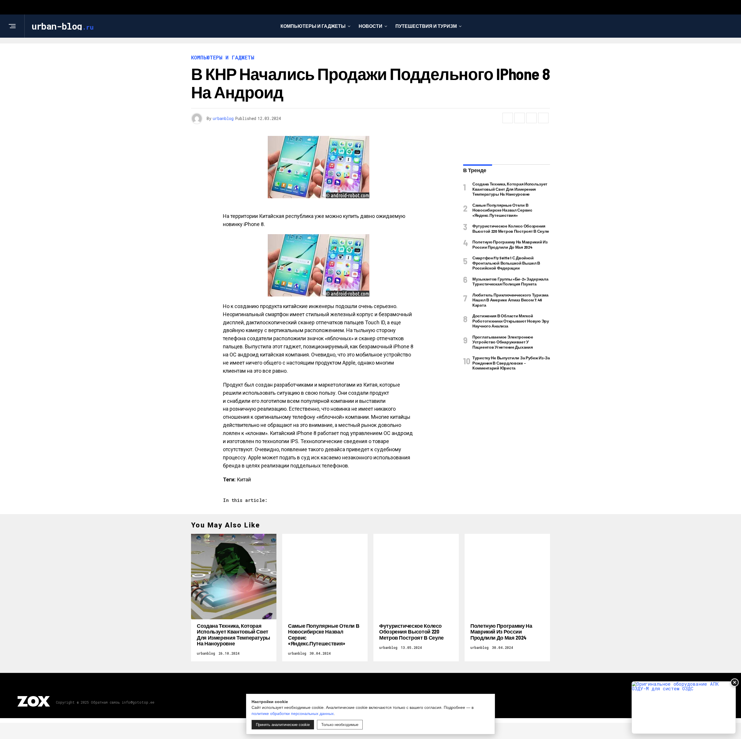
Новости (370, 26)
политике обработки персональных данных (293, 713)
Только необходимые (339, 724)
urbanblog (223, 118)
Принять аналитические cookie (283, 724)
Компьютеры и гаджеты (313, 26)
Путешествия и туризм (426, 26)
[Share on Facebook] (507, 118)
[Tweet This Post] (519, 118)
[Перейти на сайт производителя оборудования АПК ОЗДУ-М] (684, 707)
